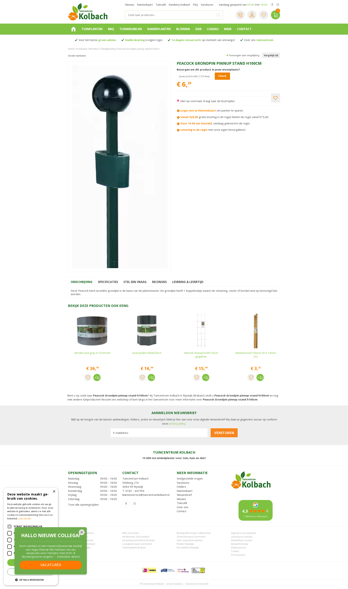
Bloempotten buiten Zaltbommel (194, 533)
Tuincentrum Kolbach (135, 478)
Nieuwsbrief (184, 495)
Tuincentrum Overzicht (196, 583)
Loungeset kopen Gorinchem (137, 544)
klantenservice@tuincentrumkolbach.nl (145, 495)
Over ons (182, 507)
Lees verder (24, 518)
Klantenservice (238, 547)
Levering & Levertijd (187, 282)
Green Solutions (174, 583)
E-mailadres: (121, 433)
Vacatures (183, 482)
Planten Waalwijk (185, 544)
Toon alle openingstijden (83, 504)
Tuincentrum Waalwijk (79, 547)
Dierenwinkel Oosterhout (81, 533)
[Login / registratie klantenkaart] (251, 14)
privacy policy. (177, 423)
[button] (30, 580)
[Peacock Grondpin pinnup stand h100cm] (119, 166)
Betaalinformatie (239, 544)
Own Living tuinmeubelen (189, 540)
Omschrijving (81, 282)
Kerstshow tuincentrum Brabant (138, 540)
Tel (240, 14)
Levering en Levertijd (241, 536)
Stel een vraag (135, 282)
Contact (181, 511)
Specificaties (108, 282)
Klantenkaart (184, 491)
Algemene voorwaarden (243, 533)
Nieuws (181, 499)
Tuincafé (182, 503)
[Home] (73, 29)
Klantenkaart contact (241, 540)
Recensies (159, 282)
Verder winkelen (77, 55)
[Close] (82, 532)
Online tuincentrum (78, 536)
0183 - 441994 (134, 491)
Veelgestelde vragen (190, 478)
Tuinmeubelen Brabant (134, 547)
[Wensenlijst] (263, 14)
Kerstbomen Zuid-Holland (135, 536)
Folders (181, 486)
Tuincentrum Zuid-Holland (81, 544)
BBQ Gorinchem (130, 533)
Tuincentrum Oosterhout (80, 540)
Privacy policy (238, 554)
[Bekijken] (275, 14)
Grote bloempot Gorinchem (191, 536)
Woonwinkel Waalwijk (188, 547)
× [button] (54, 491)
